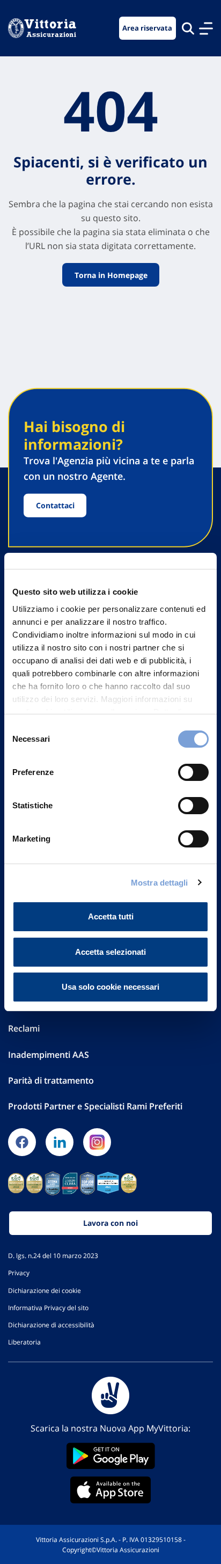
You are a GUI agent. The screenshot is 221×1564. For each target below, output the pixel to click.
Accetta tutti (111, 916)
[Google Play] (110, 1456)
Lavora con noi (110, 1223)
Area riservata (147, 28)
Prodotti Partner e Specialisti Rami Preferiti (95, 1106)
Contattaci (55, 505)
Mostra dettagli (159, 882)
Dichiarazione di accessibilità (51, 1324)
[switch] (193, 772)
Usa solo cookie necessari (110, 986)
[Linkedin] (59, 1142)
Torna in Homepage (110, 275)
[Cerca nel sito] (188, 28)
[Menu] (206, 28)
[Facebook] (22, 1142)
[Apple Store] (110, 1490)
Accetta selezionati (110, 951)
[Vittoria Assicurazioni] (42, 28)
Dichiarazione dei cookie (44, 1290)
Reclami (24, 1028)
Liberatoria (24, 1342)
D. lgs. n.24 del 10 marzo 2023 (53, 1255)
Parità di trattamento (51, 1080)
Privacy (19, 1272)
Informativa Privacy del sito (48, 1307)
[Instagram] (97, 1142)
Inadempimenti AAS (48, 1055)
